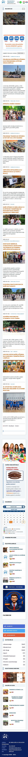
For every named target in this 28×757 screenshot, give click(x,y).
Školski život (15, 101)
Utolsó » (17, 426)
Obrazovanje (15, 56)
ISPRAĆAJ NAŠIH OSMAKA (11, 104)
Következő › (11, 426)
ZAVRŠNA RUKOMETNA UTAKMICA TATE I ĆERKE (11, 317)
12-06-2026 (8, 19)
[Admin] (14, 601)
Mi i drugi (14, 351)
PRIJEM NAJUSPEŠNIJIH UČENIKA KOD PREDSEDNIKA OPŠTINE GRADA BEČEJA (14, 61)
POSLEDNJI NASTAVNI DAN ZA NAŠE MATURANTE (13, 285)
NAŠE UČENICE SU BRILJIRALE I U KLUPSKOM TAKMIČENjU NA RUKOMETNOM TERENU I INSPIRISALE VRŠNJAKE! (13, 209)
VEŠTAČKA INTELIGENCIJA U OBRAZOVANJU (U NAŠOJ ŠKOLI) (12, 171)
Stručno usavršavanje (11, 241)
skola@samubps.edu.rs (15, 748)
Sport (13, 204)
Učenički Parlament (17, 314)
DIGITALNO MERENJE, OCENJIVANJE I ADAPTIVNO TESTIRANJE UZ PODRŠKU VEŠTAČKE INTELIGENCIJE (12, 246)
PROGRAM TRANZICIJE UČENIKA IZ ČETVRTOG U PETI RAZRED (13, 21)
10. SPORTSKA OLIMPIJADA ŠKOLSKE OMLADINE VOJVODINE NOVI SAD (14, 388)
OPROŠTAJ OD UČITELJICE (15, 562)
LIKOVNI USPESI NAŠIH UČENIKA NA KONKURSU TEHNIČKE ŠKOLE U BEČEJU (13, 356)
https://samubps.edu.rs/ (15, 749)
